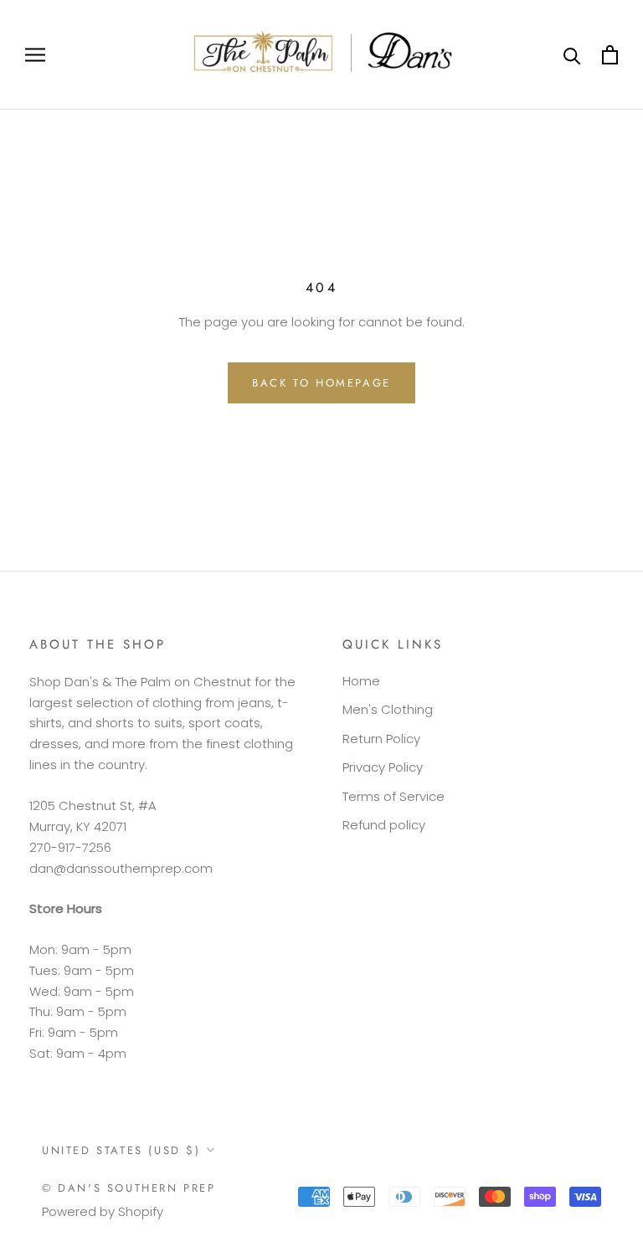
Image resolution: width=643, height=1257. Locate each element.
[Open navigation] (35, 55)
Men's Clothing (387, 709)
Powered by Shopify (102, 1211)
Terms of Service (393, 796)
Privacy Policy (382, 767)
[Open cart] (610, 54)
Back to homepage (321, 383)
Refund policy (383, 825)
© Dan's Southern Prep (129, 1188)
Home (361, 681)
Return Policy (381, 738)
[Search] (572, 55)
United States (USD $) (121, 1150)
